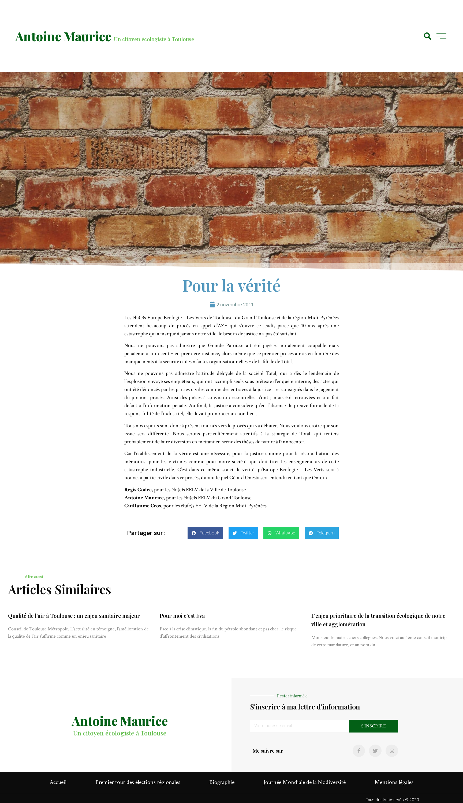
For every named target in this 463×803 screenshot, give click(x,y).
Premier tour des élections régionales (137, 782)
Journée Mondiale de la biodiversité (304, 782)
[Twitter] (375, 751)
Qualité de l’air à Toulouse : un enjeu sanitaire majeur (74, 615)
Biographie (221, 782)
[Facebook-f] (359, 751)
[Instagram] (392, 751)
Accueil (58, 782)
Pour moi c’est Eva (182, 615)
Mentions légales (394, 782)
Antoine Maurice (63, 36)
